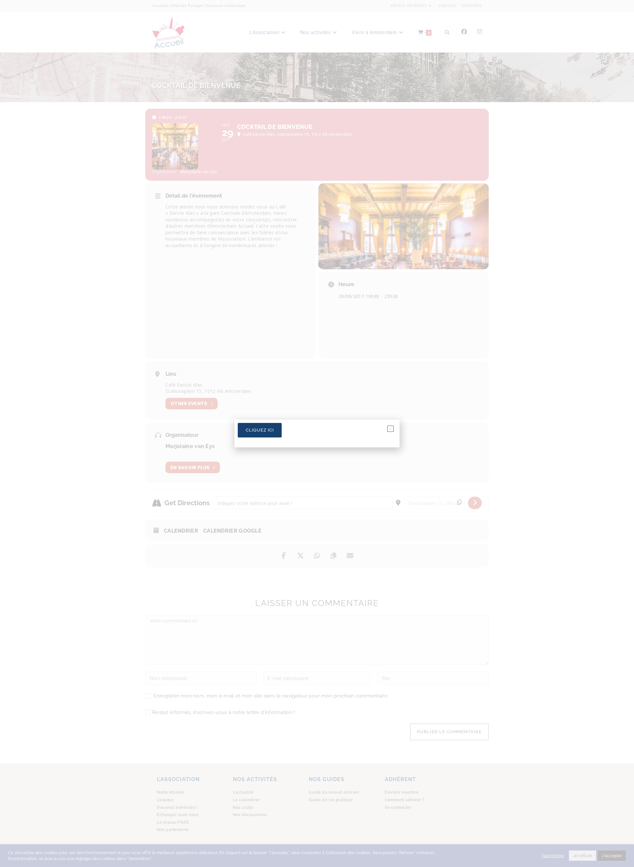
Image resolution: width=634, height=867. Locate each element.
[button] (390, 428)
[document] (317, 433)
